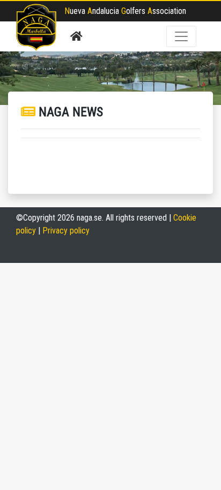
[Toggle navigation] (181, 36)
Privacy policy (66, 230)
